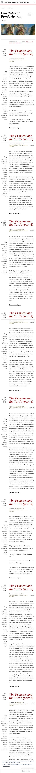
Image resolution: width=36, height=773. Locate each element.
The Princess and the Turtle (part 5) (21, 314)
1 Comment (32, 59)
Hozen (3, 81)
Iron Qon (3, 161)
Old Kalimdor (4, 624)
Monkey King (4, 94)
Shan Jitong (4, 539)
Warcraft (5, 109)
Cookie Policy (6, 766)
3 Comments (31, 407)
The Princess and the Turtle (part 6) (21, 222)
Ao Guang (5, 718)
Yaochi (5, 115)
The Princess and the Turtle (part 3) (21, 502)
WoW (2, 115)
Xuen (6, 364)
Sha (6, 432)
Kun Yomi (5, 524)
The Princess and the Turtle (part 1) (21, 696)
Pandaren (5, 96)
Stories (10, 8)
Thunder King (4, 104)
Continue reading (15, 128)
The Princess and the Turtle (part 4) (21, 399)
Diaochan (3, 244)
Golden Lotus (4, 159)
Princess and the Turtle (15, 60)
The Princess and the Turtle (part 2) (21, 587)
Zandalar (5, 639)
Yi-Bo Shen (4, 117)
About (3, 8)
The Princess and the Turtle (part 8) (21, 52)
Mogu (6, 92)
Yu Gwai (5, 119)
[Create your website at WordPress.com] (18, 2)
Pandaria (5, 98)
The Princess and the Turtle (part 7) (21, 137)
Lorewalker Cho (19, 58)
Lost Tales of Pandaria (10, 14)
